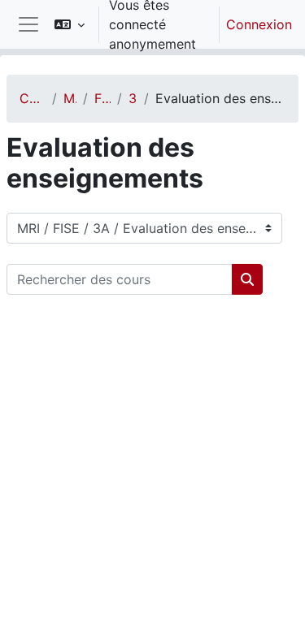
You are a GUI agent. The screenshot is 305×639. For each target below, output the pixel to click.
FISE (102, 98)
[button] (69, 24)
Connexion (259, 24)
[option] (168, 24)
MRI (69, 98)
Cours (33, 98)
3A (133, 98)
